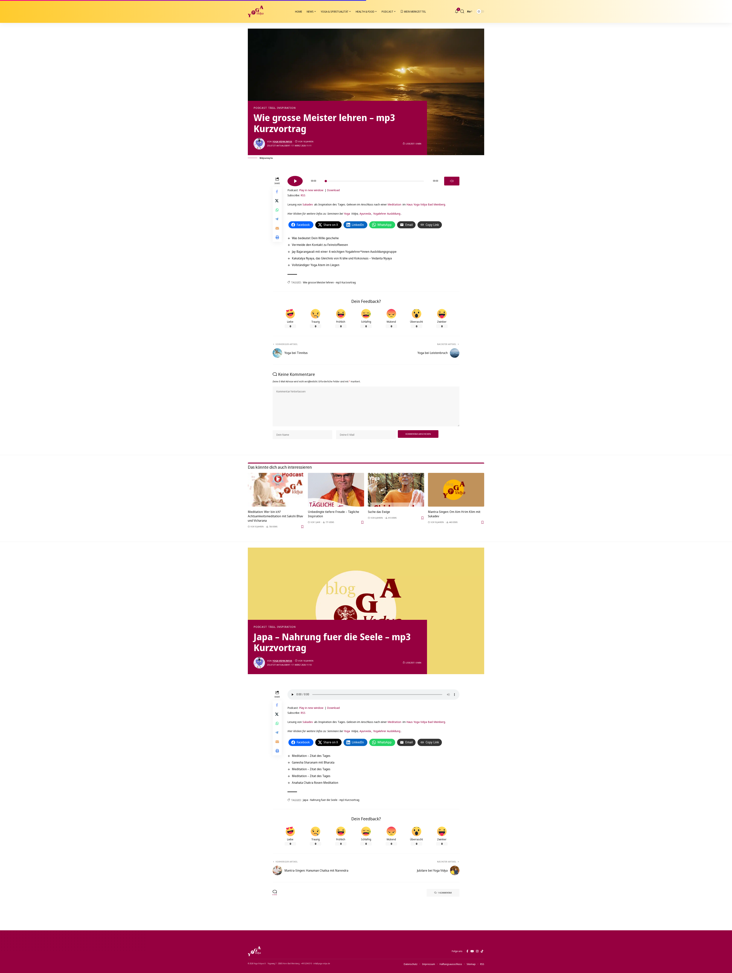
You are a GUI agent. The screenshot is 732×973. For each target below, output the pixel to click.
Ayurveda (365, 213)
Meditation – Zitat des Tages (311, 756)
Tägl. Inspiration (281, 108)
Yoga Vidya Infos (282, 141)
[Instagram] (477, 951)
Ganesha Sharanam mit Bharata (313, 762)
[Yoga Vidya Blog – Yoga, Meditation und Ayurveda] (254, 951)
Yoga (347, 213)
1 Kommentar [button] (445, 892)
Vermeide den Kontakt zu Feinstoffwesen (320, 245)
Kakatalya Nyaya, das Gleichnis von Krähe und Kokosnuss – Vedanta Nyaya (342, 258)
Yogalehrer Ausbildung (386, 213)
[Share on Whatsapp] (277, 209)
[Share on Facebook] (277, 191)
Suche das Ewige (379, 512)
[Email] (277, 228)
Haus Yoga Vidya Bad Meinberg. (426, 204)
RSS (303, 195)
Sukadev (308, 204)
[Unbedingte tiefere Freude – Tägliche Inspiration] (336, 490)
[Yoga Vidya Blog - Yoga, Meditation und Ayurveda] (255, 11)
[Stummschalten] (451, 181)
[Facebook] (467, 951)
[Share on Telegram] (277, 218)
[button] (462, 11)
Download (333, 190)
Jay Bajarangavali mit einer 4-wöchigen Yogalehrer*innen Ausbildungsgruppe (344, 251)
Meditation (394, 204)
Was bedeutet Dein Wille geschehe (315, 238)
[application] (373, 180)
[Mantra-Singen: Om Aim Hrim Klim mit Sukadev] (456, 490)
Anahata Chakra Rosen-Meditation (315, 782)
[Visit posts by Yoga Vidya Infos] (259, 143)
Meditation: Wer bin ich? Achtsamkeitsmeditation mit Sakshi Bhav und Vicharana (275, 516)
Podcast (260, 108)
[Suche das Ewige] (396, 490)
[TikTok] (482, 951)
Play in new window (311, 190)
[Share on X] (277, 200)
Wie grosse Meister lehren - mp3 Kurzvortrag (329, 282)
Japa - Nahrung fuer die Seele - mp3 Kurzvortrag (331, 800)
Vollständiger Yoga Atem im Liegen (315, 265)
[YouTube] (472, 951)
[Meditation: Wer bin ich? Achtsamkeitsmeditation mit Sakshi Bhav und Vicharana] (276, 490)
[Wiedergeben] (295, 181)
